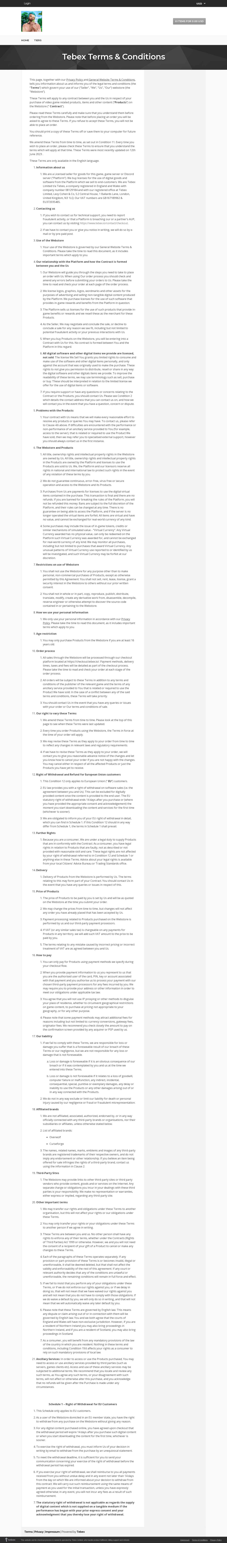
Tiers (38, 40)
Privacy (39, 1531)
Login (27, 3)
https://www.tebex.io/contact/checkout (104, 223)
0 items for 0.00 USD (189, 21)
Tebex (81, 1531)
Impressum (52, 1531)
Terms (28, 1531)
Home (25, 40)
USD (199, 3)
